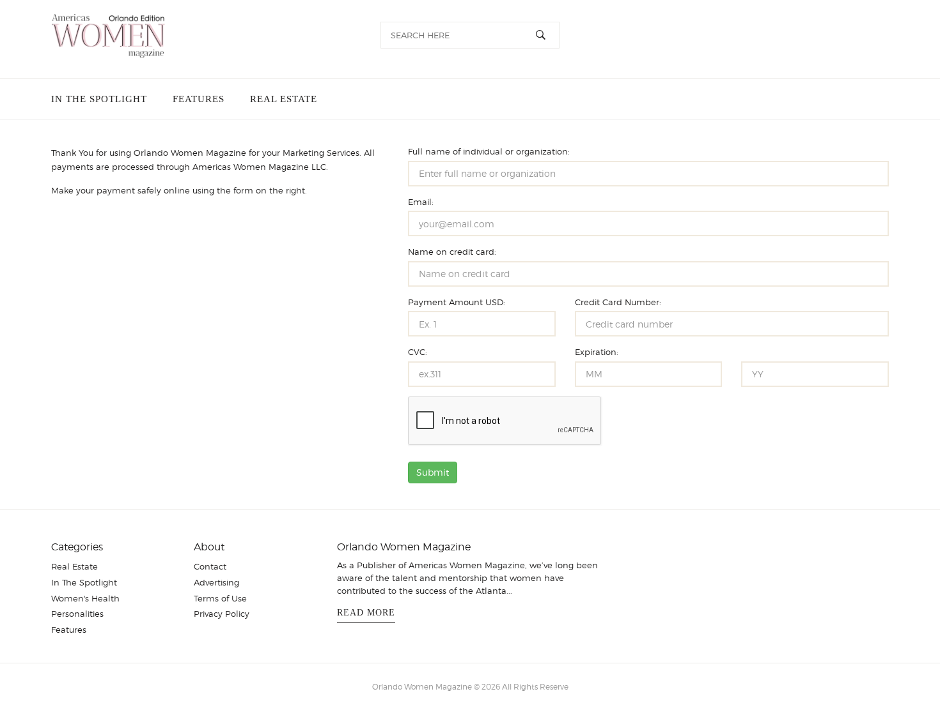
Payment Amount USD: (456, 302)
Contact (210, 566)
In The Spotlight (99, 99)
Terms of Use (220, 598)
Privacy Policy (221, 613)
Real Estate (278, 99)
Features (196, 99)
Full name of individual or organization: (489, 151)
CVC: (417, 352)
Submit (432, 472)
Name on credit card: (452, 251)
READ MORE (366, 612)
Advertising (216, 582)
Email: (421, 202)
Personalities (77, 613)
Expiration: (596, 352)
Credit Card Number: (618, 302)
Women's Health (85, 598)
